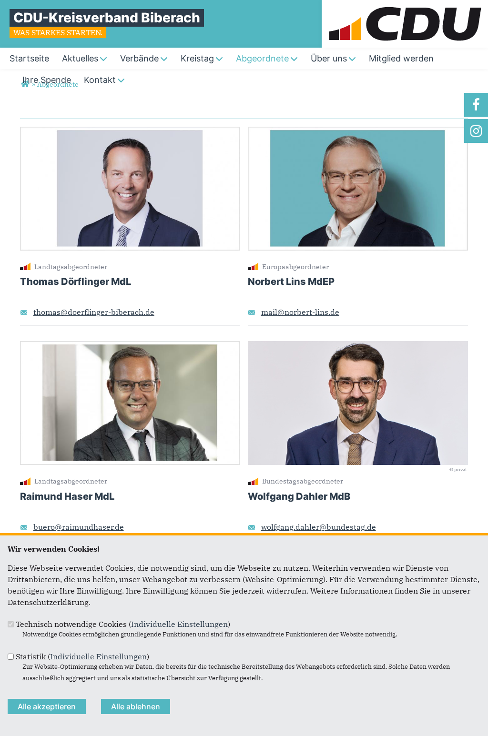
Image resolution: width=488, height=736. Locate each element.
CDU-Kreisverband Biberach (106, 18)
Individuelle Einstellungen (179, 624)
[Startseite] (405, 5)
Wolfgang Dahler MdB (299, 496)
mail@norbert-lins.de (300, 312)
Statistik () (82, 656)
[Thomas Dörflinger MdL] (130, 132)
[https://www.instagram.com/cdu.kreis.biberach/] (476, 131)
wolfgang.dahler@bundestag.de (318, 527)
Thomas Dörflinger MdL (75, 281)
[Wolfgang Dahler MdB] (358, 347)
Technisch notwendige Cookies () (123, 624)
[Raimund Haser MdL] (130, 347)
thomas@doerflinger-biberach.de (93, 312)
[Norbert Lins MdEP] (358, 132)
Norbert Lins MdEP (291, 281)
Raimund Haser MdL (67, 496)
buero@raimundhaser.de (78, 527)
